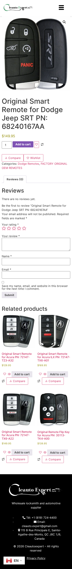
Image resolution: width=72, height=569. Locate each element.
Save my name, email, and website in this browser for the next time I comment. (35, 287)
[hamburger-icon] (61, 8)
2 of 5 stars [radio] (9, 228)
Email (6, 269)
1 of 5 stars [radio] (4, 228)
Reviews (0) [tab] (15, 179)
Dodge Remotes (28, 163)
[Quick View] (9, 374)
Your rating (10, 224)
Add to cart (23, 144)
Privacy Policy (36, 558)
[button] (64, 22)
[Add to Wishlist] (36, 144)
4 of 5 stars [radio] (19, 228)
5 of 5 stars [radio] (24, 228)
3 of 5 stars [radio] (14, 228)
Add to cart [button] (22, 374)
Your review (11, 236)
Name (7, 256)
